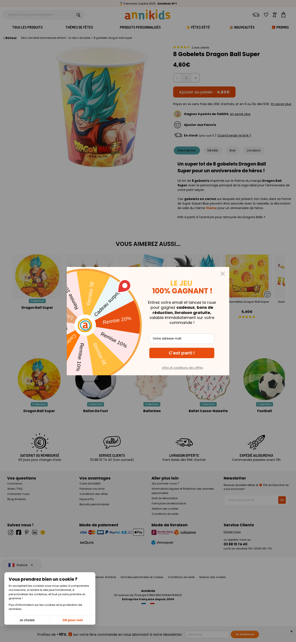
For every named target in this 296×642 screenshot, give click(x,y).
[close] (223, 273)
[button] (181, 353)
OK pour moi (72, 620)
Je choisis (27, 620)
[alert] (148, 321)
